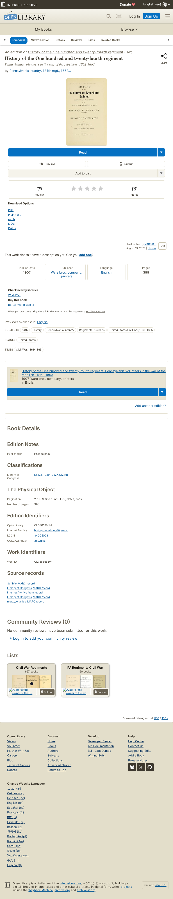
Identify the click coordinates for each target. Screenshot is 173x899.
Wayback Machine (40, 890)
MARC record (26, 583)
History (152, 248)
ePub (11, 219)
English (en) (15, 802)
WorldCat (14, 295)
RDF (156, 718)
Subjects (53, 755)
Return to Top (57, 770)
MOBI (11, 223)
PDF (11, 210)
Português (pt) (17, 836)
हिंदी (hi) (12, 817)
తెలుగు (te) (14, 850)
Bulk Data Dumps (99, 750)
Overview (18, 40)
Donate (127, 4)
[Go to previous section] (5, 40)
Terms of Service (18, 765)
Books (52, 746)
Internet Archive (17, 592)
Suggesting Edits (139, 750)
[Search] (109, 16)
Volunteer (13, 746)
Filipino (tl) (14, 865)
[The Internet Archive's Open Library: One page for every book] (24, 16)
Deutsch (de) (16, 798)
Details (60, 40)
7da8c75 (160, 885)
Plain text (14, 214)
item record (35, 592)
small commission (95, 311)
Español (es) (15, 807)
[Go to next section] (168, 40)
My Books (43, 29)
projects (126, 886)
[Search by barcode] (119, 16)
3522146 (40, 540)
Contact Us (135, 746)
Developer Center (100, 741)
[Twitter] (141, 767)
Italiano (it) (14, 827)
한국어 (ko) (15, 831)
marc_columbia (16, 601)
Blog (10, 760)
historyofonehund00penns (51, 530)
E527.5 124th (42, 474)
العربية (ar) (14, 788)
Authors (53, 750)
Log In (134, 16)
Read (83, 152)
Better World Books (21, 304)
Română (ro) (15, 841)
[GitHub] (150, 767)
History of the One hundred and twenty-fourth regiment (75, 52)
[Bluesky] (132, 767)
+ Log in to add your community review (43, 638)
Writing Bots (96, 755)
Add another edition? (150, 406)
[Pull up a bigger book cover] (86, 144)
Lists (92, 40)
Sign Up (151, 16)
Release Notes (138, 760)
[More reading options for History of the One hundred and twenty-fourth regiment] (161, 173)
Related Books (110, 40)
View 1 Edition (40, 40)
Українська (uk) (18, 855)
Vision (11, 741)
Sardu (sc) (14, 846)
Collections (55, 760)
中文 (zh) (13, 860)
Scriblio (12, 583)
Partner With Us (18, 750)
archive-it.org (86, 890)
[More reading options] (161, 152)
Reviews (76, 40)
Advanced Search (59, 765)
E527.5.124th (60, 474)
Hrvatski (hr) (16, 822)
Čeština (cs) (15, 793)
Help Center (136, 741)
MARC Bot (150, 244)
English (106, 272)
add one (85, 255)
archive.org (62, 890)
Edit (162, 246)
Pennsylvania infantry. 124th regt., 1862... (40, 70)
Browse (127, 29)
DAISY (12, 228)
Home (51, 741)
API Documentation (101, 746)
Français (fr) (15, 812)
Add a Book (136, 755)
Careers (12, 755)
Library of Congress (19, 588)
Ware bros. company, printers (66, 274)
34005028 (41, 535)
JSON (165, 718)
